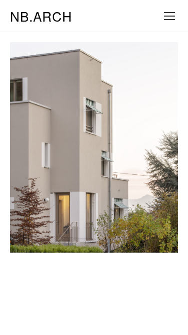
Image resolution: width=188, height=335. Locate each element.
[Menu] (169, 16)
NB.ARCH (41, 16)
